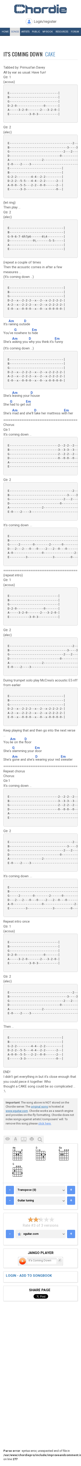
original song (39, 1106)
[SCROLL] (24, 1139)
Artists (25, 31)
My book (48, 31)
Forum (75, 31)
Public (36, 31)
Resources (62, 31)
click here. (44, 1123)
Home (5, 31)
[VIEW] (7, 1139)
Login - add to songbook (29, 1276)
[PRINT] (32, 1139)
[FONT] (15, 1139)
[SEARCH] (40, 1139)
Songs (15, 31)
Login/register (45, 21)
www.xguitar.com (17, 1111)
